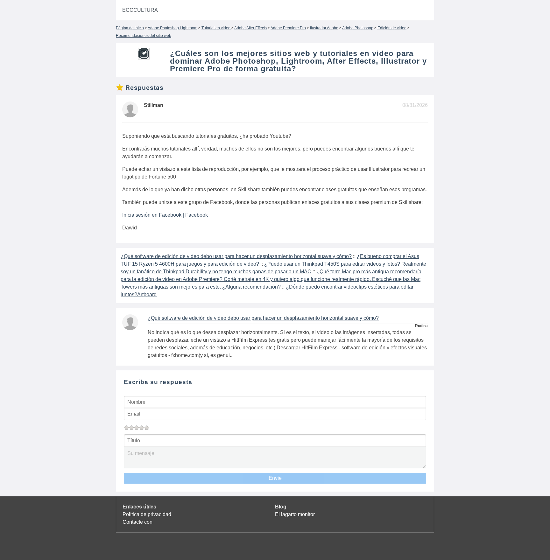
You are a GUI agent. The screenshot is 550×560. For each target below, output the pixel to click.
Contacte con (137, 522)
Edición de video (391, 28)
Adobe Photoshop (357, 28)
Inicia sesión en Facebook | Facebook (165, 215)
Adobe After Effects (250, 28)
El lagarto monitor (295, 514)
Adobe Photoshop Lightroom (172, 28)
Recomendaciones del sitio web (143, 35)
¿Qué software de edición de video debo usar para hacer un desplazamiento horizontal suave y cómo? (236, 256)
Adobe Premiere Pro (288, 28)
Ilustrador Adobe (324, 28)
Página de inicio (130, 28)
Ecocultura (140, 10)
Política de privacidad (147, 514)
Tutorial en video (216, 28)
